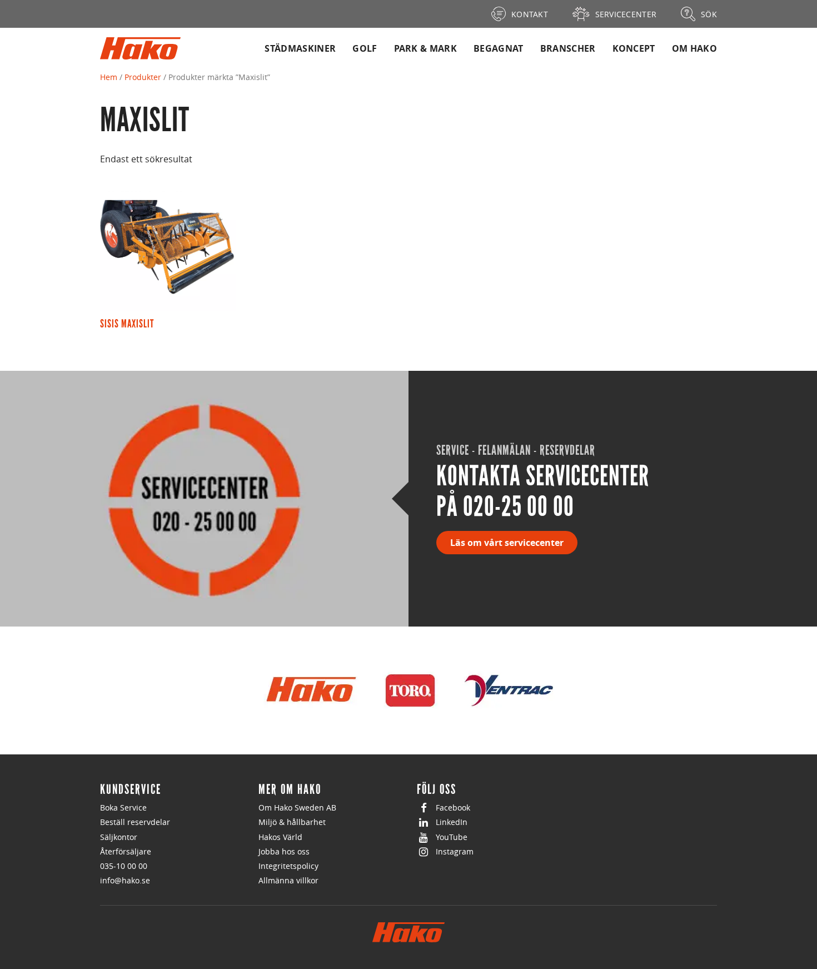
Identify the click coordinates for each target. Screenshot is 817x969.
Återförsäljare (125, 851)
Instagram (455, 851)
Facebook (453, 807)
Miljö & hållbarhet (292, 822)
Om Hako (694, 48)
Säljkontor (118, 837)
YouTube (451, 837)
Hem (108, 77)
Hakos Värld (280, 837)
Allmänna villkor (288, 880)
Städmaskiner (300, 48)
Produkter (142, 77)
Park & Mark (425, 48)
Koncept (633, 48)
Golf (364, 48)
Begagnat (499, 48)
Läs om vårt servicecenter (507, 542)
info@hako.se (125, 880)
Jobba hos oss (284, 851)
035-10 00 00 (123, 866)
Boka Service (123, 807)
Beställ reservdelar (135, 822)
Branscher (568, 48)
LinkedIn (451, 822)
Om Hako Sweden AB (297, 807)
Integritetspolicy (288, 866)
